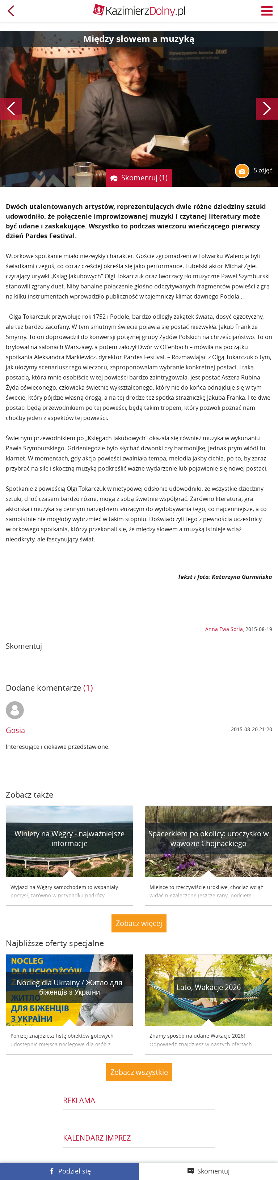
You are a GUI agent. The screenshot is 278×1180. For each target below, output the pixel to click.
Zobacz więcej (139, 923)
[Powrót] (11, 11)
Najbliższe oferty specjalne (55, 943)
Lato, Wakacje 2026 (209, 987)
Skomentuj (213, 1171)
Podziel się (74, 1171)
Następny (267, 109)
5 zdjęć (262, 170)
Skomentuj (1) (144, 178)
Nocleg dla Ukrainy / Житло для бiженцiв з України (69, 987)
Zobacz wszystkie (139, 1072)
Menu (267, 11)
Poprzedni (11, 109)
